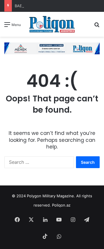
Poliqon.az (61, 205)
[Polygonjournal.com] (52, 24)
